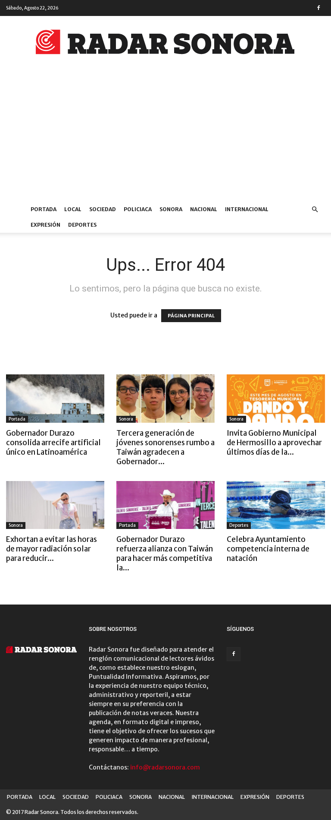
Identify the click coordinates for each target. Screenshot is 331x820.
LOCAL (72, 209)
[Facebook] (318, 8)
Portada (17, 419)
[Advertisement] (165, 136)
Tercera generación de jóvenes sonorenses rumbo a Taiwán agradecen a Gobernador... (165, 447)
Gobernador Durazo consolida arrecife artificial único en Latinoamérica (53, 442)
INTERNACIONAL (247, 209)
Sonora (126, 419)
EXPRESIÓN (45, 225)
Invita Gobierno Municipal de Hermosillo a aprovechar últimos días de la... (274, 442)
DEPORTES (82, 225)
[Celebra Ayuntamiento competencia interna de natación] (276, 505)
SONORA (170, 209)
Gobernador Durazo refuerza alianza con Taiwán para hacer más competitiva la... (164, 554)
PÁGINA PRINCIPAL (191, 316)
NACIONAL (203, 209)
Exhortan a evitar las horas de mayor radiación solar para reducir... (51, 549)
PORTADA (43, 209)
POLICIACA (138, 209)
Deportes (238, 525)
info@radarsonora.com (165, 767)
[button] (314, 210)
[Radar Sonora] (165, 44)
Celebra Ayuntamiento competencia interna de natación (268, 549)
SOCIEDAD (102, 209)
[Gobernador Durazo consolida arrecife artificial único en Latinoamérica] (55, 398)
